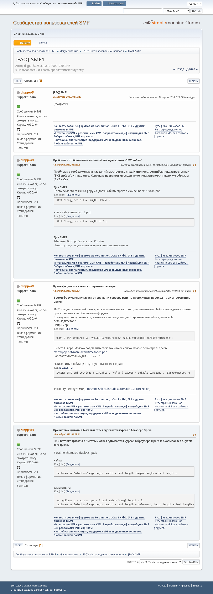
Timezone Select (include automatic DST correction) (117, 389)
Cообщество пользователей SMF (51, 22)
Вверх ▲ (197, 585)
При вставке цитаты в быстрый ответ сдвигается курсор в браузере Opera (102, 430)
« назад (178, 69)
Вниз (18, 80)
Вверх (18, 545)
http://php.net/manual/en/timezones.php (80, 352)
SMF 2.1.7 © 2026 (20, 585)
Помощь (161, 585)
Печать (193, 80)
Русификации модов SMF (170, 126)
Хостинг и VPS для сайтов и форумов (171, 134)
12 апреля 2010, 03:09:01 (66, 290)
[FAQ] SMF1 (60, 92)
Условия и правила (179, 585)
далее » (192, 69)
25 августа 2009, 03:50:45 (67, 96)
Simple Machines (38, 585)
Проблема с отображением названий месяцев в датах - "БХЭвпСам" (97, 160)
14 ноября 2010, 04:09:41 (66, 434)
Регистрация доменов (168, 129)
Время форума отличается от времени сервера (84, 286)
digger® (27, 92)
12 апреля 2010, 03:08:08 (66, 164)
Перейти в (131, 561)
